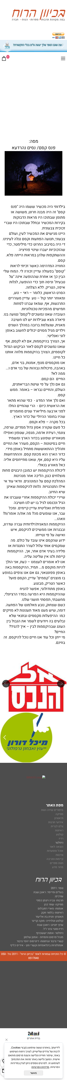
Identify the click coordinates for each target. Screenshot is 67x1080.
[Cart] (4, 59)
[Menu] (63, 59)
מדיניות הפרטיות (40, 1067)
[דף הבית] (38, 15)
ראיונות (59, 830)
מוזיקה (59, 814)
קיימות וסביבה (55, 859)
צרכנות (59, 855)
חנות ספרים (56, 863)
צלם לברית (57, 826)
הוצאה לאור (56, 847)
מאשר (33, 1072)
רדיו (61, 838)
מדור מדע (57, 867)
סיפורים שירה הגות (52, 810)
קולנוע (59, 834)
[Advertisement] (33, 99)
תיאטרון (58, 818)
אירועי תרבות (55, 822)
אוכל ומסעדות (55, 851)
